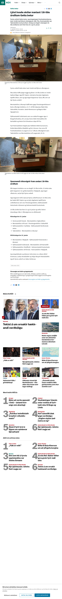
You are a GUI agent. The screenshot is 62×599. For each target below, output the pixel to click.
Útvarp (23, 2)
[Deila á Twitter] (49, 9)
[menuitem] (19, 2)
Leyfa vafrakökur (42, 595)
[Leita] (59, 3)
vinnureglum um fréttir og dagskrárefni (38, 279)
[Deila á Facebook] (46, 9)
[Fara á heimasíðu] (6, 2)
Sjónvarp (31, 2)
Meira (39, 2)
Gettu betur (14, 8)
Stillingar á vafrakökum (10, 595)
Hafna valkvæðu (26, 595)
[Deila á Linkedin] (51, 9)
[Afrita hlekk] (44, 9)
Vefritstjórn (13, 27)
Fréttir (16, 2)
